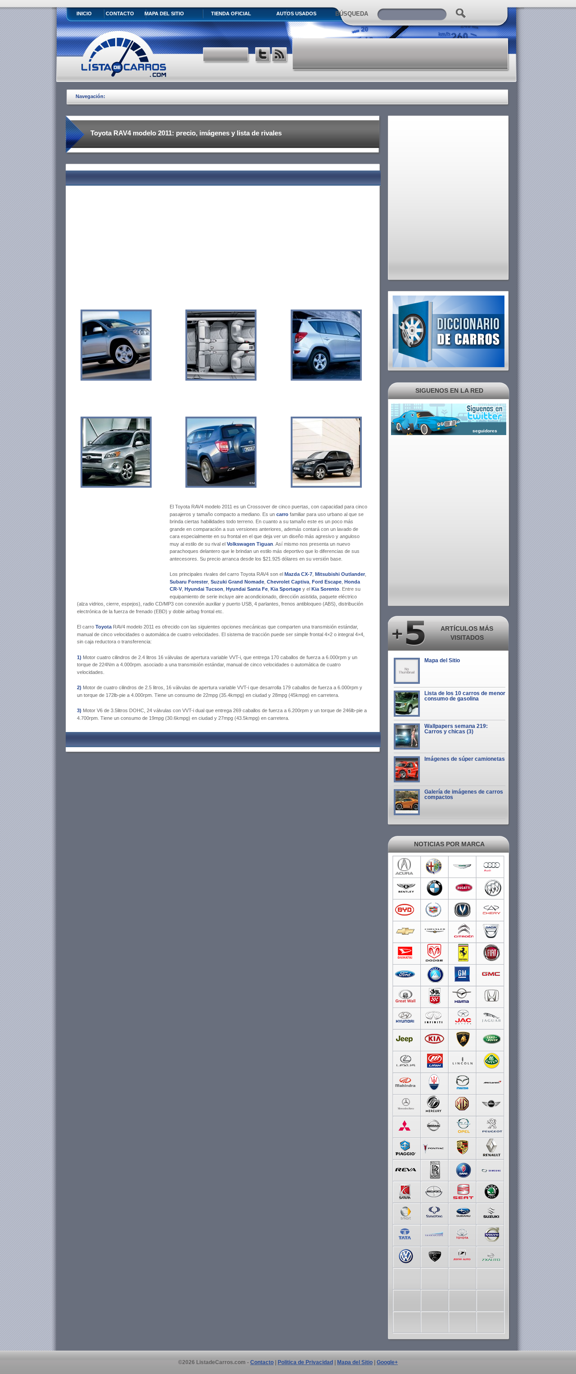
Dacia (492, 931)
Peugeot (492, 1125)
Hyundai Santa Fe (247, 589)
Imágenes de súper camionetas (464, 759)
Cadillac (434, 909)
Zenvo (434, 1255)
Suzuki (492, 1212)
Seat (463, 1190)
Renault (492, 1147)
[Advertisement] (401, 53)
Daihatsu (406, 953)
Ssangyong (434, 1212)
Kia (434, 1039)
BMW (434, 888)
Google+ (387, 1362)
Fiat (492, 953)
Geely (434, 974)
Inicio (84, 13)
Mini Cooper (492, 1104)
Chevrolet (406, 931)
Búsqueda (351, 13)
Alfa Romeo (434, 866)
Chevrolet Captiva (288, 581)
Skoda (492, 1190)
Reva (406, 1169)
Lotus (492, 1061)
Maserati (434, 1082)
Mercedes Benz (406, 1104)
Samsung (492, 1169)
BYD (406, 909)
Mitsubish (406, 1125)
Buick (492, 888)
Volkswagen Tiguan (250, 544)
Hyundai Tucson (203, 589)
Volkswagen (406, 1255)
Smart (406, 1212)
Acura (406, 866)
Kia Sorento (325, 589)
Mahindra (406, 1082)
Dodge (434, 953)
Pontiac (434, 1147)
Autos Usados (296, 13)
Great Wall (406, 996)
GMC (492, 974)
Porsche (463, 1147)
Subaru (463, 1212)
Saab (463, 1169)
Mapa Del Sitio (164, 13)
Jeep (406, 1039)
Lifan (434, 1061)
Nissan (434, 1125)
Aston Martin (463, 866)
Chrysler (434, 931)
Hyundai (406, 1017)
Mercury (434, 1104)
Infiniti (434, 1017)
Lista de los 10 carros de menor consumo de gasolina (464, 696)
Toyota (103, 626)
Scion (434, 1190)
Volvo (492, 1233)
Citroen (463, 931)
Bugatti (463, 888)
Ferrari (463, 953)
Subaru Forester (189, 581)
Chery (492, 909)
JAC (463, 1017)
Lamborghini (463, 1039)
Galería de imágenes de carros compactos (463, 794)
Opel (463, 1125)
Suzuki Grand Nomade (237, 581)
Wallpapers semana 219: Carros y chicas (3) (456, 729)
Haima (463, 996)
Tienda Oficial (231, 13)
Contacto (120, 13)
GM (463, 974)
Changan (463, 909)
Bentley (406, 888)
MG (463, 1104)
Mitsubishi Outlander (340, 574)
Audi (492, 866)
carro (282, 514)
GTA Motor (434, 996)
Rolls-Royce (434, 1169)
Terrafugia (434, 1233)
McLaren (492, 1082)
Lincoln (463, 1061)
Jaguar (492, 1017)
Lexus (406, 1061)
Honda (492, 996)
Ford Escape (327, 581)
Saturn (406, 1190)
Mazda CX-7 (298, 574)
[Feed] (280, 55)
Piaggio (406, 1147)
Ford (406, 974)
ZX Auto (492, 1255)
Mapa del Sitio (442, 660)
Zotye (463, 1255)
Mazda (463, 1082)
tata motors (406, 1233)
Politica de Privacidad (305, 1362)
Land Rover (492, 1039)
